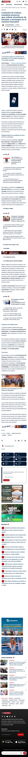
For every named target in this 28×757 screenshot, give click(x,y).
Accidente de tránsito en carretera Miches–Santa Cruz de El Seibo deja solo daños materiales (17, 663)
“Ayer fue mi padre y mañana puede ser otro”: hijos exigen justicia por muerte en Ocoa (16, 693)
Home (2, 7)
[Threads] (20, 464)
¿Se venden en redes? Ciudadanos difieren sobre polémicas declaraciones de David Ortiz (13, 175)
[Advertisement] (14, 596)
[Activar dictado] (21, 753)
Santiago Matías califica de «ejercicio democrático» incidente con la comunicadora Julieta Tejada (13, 309)
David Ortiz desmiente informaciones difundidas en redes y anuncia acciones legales (13, 530)
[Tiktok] (7, 464)
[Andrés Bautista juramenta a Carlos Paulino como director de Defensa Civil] (4, 670)
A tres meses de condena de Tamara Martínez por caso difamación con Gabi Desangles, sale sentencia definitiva (13, 559)
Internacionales (17, 698)
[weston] (12, 493)
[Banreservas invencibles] (12, 626)
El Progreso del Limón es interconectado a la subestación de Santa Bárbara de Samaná (13, 169)
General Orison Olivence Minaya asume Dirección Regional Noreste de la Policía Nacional (13, 226)
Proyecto (10, 435)
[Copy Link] (10, 29)
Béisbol (21, 703)
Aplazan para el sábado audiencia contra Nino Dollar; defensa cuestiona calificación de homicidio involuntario (12, 566)
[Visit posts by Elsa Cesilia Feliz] (2, 25)
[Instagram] (7, 459)
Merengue (4, 435)
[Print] (12, 29)
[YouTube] (7, 716)
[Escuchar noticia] (15, 29)
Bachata (8, 433)
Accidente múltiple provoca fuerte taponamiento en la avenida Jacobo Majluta (17, 678)
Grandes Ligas (4, 705)
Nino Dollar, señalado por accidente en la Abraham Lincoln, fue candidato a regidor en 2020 (14, 583)
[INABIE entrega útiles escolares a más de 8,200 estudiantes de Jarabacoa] (4, 685)
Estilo (18, 701)
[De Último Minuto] (6, 1)
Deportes (13, 701)
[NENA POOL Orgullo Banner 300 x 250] (12, 645)
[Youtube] (20, 459)
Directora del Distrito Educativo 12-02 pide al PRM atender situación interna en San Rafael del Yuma (14, 238)
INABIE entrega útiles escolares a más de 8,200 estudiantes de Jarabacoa (17, 686)
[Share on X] (4, 29)
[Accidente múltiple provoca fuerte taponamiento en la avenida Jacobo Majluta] (4, 677)
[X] (20, 455)
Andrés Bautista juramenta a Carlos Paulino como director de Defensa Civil (17, 671)
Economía (22, 701)
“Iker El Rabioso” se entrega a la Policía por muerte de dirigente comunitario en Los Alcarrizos (17, 160)
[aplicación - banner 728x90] (14, 252)
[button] (17, 1)
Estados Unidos (5, 703)
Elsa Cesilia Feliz (10, 24)
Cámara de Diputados (17, 63)
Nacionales (11, 660)
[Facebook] (7, 455)
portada (17, 703)
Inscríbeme (6, 480)
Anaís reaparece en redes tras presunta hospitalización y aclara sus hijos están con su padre (14, 542)
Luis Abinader (11, 703)
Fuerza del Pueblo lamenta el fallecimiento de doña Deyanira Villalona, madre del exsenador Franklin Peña (13, 181)
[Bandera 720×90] (14, 52)
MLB (9, 705)
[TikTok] (12, 716)
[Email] (7, 29)
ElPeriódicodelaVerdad (6, 701)
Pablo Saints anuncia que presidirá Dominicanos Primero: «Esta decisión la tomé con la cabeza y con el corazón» (12, 232)
